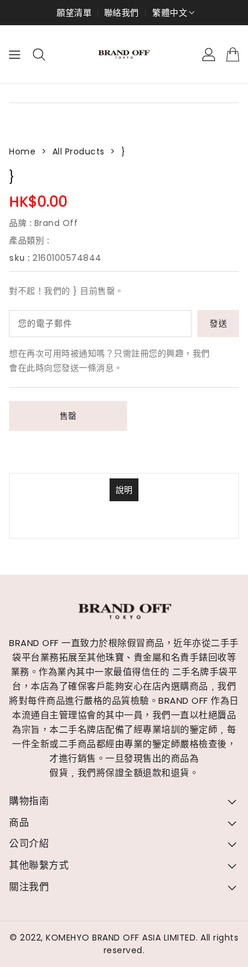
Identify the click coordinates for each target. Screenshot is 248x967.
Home (22, 151)
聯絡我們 (121, 13)
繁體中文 (169, 13)
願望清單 (74, 13)
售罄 (68, 416)
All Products (78, 151)
